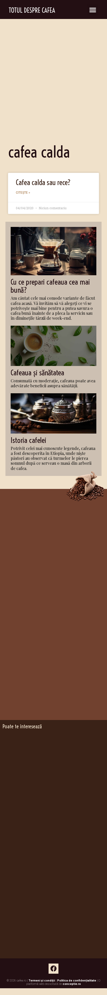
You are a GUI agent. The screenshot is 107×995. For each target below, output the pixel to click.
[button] (92, 9)
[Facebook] (53, 968)
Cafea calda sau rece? (43, 182)
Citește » (23, 192)
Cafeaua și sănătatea (37, 372)
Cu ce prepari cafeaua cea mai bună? (50, 286)
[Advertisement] (53, 75)
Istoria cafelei (28, 440)
